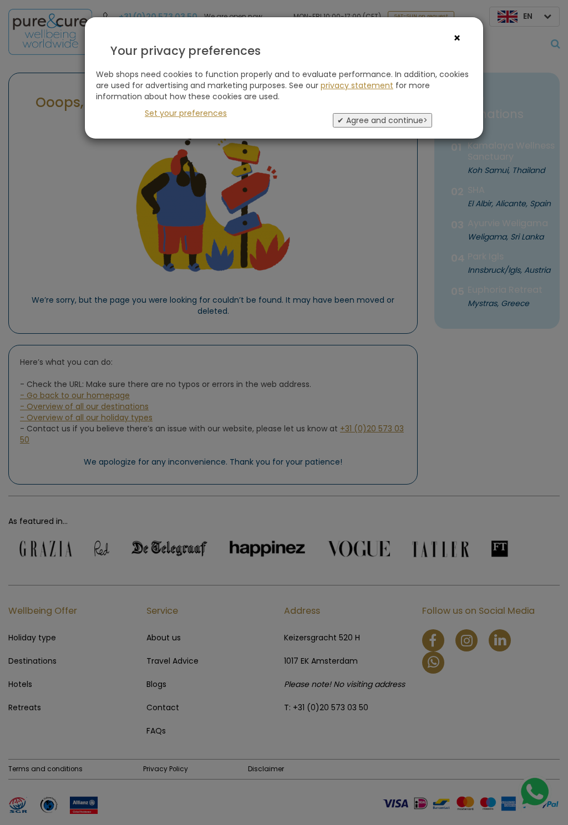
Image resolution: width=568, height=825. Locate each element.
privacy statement (357, 85)
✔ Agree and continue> (382, 120)
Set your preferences (186, 113)
